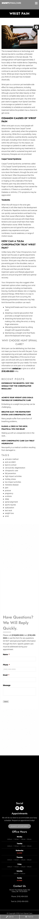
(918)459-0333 (18, 635)
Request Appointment (19, 826)
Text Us (30, 917)
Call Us (11, 917)
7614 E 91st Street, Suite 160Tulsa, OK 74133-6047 (19, 890)
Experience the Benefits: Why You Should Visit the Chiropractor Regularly (18, 386)
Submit (6, 701)
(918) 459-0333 (8, 371)
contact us (16, 368)
